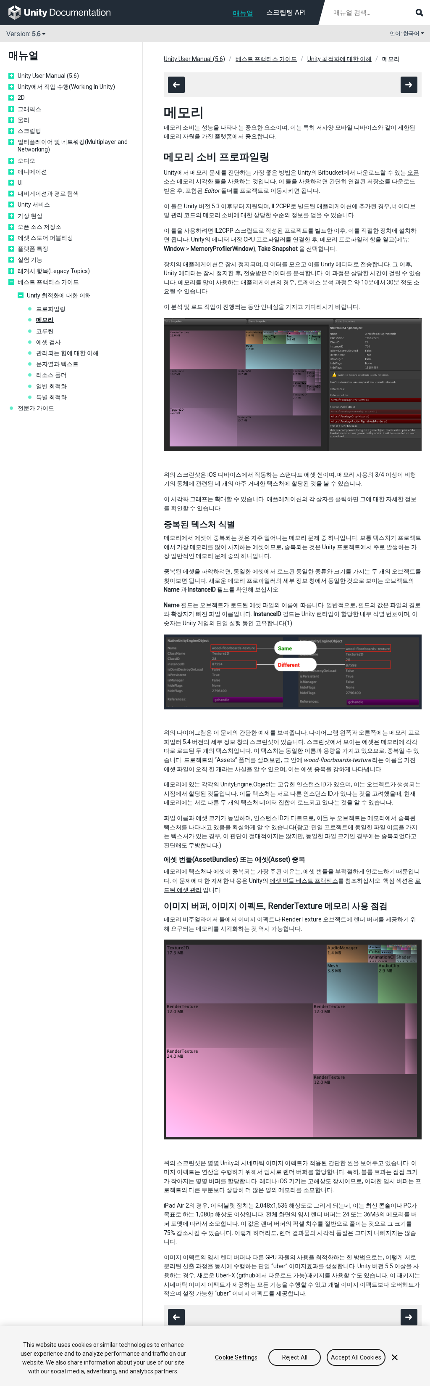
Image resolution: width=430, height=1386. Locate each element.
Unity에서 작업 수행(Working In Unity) (66, 86)
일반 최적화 (51, 386)
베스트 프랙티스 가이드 (48, 282)
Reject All (294, 1357)
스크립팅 (29, 130)
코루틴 (45, 331)
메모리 (45, 319)
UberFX (225, 1275)
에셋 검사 (48, 342)
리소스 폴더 (51, 375)
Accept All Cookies (356, 1357)
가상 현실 (30, 215)
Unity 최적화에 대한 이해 (59, 295)
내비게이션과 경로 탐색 (48, 193)
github (247, 1275)
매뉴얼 (243, 13)
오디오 (26, 160)
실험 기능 (30, 259)
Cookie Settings (236, 1357)
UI (20, 182)
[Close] (395, 1357)
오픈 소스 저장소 (39, 226)
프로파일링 (51, 308)
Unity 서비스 (34, 204)
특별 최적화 (51, 397)
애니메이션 (32, 171)
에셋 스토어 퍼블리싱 (45, 237)
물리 (23, 120)
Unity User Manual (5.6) (48, 75)
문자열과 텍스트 (57, 364)
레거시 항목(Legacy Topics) (54, 271)
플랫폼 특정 (33, 248)
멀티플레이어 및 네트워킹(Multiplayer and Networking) (73, 145)
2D (21, 97)
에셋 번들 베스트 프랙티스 (304, 880)
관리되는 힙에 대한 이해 (67, 353)
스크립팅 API (286, 12)
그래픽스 (29, 109)
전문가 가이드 (36, 408)
